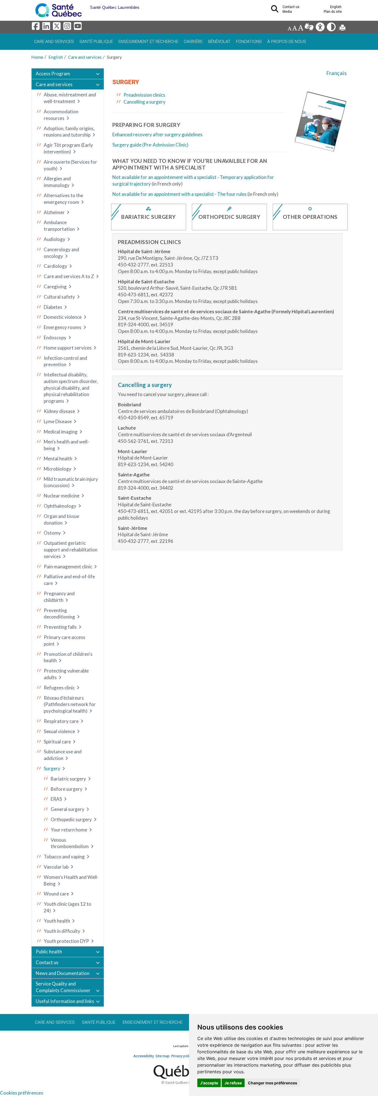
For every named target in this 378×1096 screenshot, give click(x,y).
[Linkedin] (47, 27)
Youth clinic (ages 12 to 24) (67, 907)
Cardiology (55, 266)
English (55, 57)
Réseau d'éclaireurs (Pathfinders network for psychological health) (70, 704)
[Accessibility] (320, 28)
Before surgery (66, 789)
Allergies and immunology (57, 182)
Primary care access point (64, 640)
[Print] (342, 28)
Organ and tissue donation (61, 519)
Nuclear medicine (61, 496)
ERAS (56, 799)
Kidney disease (59, 411)
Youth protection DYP (66, 941)
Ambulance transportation (59, 225)
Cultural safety (59, 297)
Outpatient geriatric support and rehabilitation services (70, 549)
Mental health (58, 458)
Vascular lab (56, 867)
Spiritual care (57, 742)
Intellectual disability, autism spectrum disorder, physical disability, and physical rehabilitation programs (71, 388)
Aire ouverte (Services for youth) (70, 165)
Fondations (249, 41)
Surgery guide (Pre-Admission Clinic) (150, 145)
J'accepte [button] (209, 1082)
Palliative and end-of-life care (69, 580)
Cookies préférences (21, 1093)
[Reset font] (294, 28)
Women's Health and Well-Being (71, 880)
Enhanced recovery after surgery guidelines (157, 134)
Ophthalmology (60, 506)
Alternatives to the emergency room (63, 198)
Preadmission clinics (144, 95)
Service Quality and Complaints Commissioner (63, 987)
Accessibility (143, 1056)
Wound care (56, 894)
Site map (163, 1056)
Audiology (54, 239)
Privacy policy (182, 1056)
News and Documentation (62, 973)
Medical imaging (60, 432)
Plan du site (333, 12)
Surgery (52, 768)
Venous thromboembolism (70, 843)
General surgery (67, 809)
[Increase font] (300, 28)
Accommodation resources (61, 115)
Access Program (53, 73)
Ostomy (52, 533)
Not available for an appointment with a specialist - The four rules (179, 194)
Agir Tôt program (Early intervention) (68, 148)
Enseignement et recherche (148, 41)
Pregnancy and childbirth (59, 597)
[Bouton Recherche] (86, 5)
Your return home (69, 830)
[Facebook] (36, 27)
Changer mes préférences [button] (272, 1082)
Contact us (47, 962)
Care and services (54, 41)
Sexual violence (59, 731)
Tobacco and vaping (64, 856)
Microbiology (57, 469)
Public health (49, 951)
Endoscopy (55, 337)
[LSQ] (309, 28)
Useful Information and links (65, 1001)
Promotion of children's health (68, 657)
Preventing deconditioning (59, 613)
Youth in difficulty (62, 931)
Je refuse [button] (233, 1082)
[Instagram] (68, 27)
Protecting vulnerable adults (66, 674)
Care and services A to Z (69, 276)
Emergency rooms (62, 327)
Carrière (193, 41)
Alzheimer (54, 212)
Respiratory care (61, 721)
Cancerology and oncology (61, 253)
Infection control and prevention (65, 361)
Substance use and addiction (63, 755)
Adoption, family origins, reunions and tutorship (69, 131)
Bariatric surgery (68, 779)
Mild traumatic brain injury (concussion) (71, 482)
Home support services (68, 348)
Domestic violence (63, 317)
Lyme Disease (58, 421)
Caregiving (55, 286)
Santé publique (96, 41)
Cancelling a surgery (144, 102)
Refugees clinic (59, 688)
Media (287, 12)
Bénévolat (219, 41)
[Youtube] (78, 27)
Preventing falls (60, 627)
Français (336, 73)
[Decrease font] (289, 28)
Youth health (57, 921)
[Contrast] (331, 28)
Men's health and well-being (66, 445)
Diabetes (53, 307)
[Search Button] (276, 10)
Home (37, 57)
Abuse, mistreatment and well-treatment (70, 98)
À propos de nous (286, 41)
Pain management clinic (68, 566)
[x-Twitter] (57, 27)
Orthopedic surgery (71, 819)
